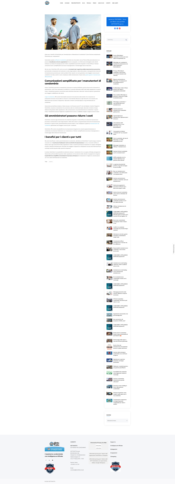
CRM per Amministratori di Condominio (119, 206)
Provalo (89, 3)
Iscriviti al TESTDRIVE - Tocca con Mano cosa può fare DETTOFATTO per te (117, 21)
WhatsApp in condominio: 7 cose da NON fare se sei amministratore (119, 103)
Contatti (108, 3)
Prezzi (94, 3)
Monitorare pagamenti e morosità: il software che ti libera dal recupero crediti (119, 187)
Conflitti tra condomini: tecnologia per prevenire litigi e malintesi (120, 228)
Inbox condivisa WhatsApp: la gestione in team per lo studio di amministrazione (120, 96)
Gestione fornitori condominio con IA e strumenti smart (120, 152)
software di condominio (60, 60)
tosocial (50, 161)
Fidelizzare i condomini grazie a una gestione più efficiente (120, 367)
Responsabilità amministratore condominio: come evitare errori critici (120, 249)
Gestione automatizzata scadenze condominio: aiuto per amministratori (120, 180)
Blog (83, 3)
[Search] (127, 39)
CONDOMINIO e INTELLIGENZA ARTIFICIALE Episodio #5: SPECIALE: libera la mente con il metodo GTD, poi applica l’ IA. (120, 214)
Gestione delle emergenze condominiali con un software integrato (120, 354)
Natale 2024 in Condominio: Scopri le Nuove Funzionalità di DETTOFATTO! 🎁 (120, 334)
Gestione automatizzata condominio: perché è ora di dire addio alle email (119, 201)
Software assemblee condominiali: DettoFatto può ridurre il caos (120, 300)
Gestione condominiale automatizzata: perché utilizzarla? (118, 380)
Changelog (113, 456)
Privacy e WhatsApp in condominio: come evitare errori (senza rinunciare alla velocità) (119, 73)
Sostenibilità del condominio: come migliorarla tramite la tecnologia (120, 373)
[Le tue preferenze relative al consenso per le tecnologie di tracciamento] (173, 248)
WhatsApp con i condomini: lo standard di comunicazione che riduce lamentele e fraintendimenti (120, 65)
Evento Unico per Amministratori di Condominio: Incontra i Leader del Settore (120, 347)
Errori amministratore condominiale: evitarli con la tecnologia (119, 278)
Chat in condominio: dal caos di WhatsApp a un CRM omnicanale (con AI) (120, 140)
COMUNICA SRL (75, 453)
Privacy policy (98, 445)
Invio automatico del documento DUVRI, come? (119, 320)
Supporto (113, 442)
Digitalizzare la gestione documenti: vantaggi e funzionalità (119, 361)
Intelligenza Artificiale (116, 445)
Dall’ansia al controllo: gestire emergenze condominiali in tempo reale (120, 235)
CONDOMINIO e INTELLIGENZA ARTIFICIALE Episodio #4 (120, 255)
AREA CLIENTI (115, 3)
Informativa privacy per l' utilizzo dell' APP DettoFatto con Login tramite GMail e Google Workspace (98, 460)
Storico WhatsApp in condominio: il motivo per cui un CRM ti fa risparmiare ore (120, 57)
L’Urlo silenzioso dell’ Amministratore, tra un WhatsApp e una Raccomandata (118, 125)
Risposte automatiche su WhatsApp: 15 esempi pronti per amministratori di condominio (120, 82)
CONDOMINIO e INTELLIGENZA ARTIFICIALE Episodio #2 (120, 306)
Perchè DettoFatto (75, 3)
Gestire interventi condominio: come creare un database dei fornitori (120, 194)
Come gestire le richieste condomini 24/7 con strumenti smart (120, 133)
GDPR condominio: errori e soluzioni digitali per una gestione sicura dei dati (119, 159)
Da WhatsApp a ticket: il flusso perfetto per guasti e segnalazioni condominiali (120, 89)
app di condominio (49, 96)
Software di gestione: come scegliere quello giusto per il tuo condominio (119, 394)
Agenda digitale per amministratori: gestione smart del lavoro (120, 117)
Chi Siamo (67, 3)
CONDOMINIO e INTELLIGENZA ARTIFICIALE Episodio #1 (120, 325)
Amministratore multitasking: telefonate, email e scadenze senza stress (120, 264)
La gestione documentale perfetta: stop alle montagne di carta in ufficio (120, 166)
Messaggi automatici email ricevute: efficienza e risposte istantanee (120, 293)
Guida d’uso (101, 3)
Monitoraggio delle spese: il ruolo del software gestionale (120, 340)
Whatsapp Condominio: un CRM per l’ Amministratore (119, 146)
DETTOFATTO (52, 481)
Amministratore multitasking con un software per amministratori (120, 271)
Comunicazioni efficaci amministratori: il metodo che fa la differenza (120, 242)
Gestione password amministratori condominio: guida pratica (119, 110)
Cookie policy (98, 448)
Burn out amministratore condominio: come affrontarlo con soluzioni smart (120, 173)
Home (61, 3)
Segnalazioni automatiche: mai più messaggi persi (120, 314)
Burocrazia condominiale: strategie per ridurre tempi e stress (120, 221)
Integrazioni (113, 453)
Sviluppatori (113, 449)
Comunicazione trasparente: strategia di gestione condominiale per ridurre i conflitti (120, 402)
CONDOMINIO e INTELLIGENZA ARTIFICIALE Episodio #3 (120, 284)
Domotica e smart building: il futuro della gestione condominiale (120, 387)
